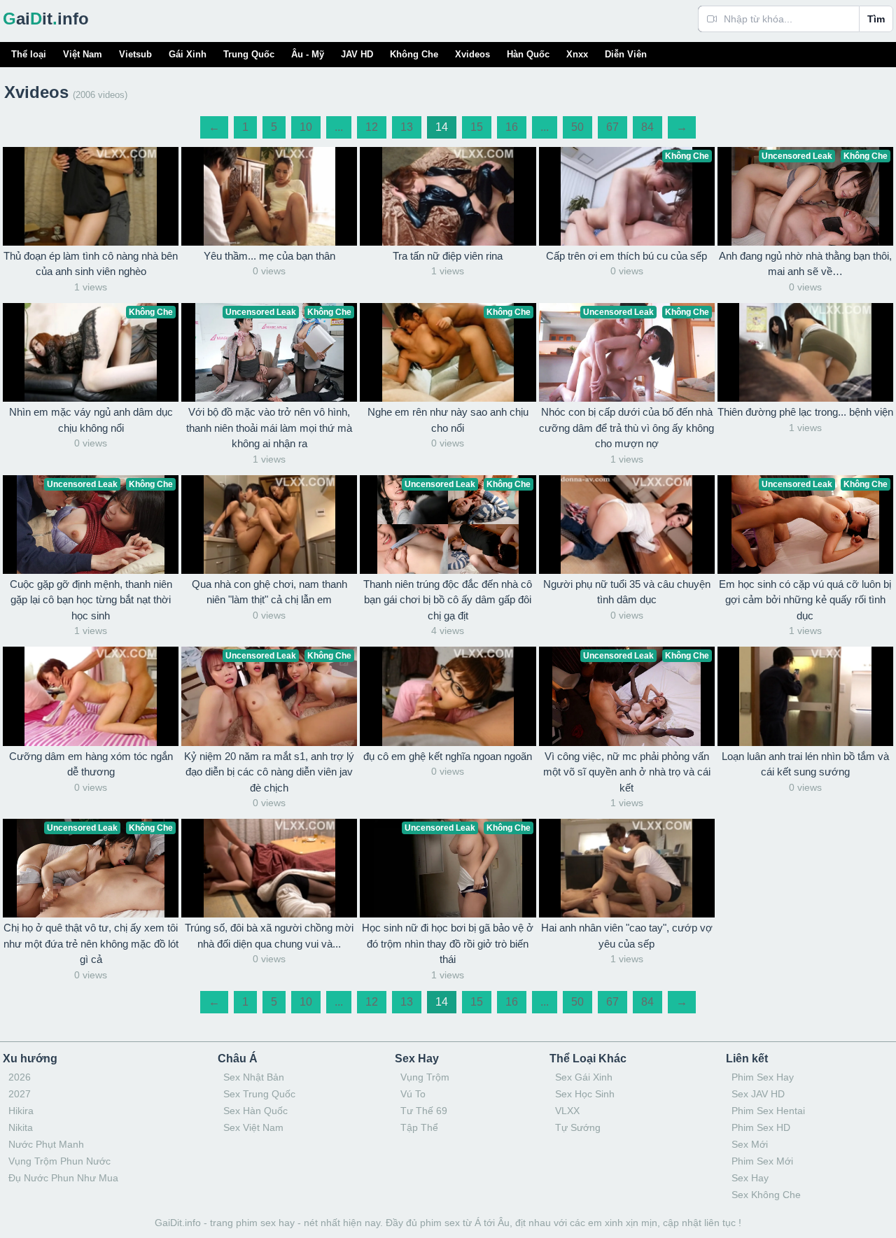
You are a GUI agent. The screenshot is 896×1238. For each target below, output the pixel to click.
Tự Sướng (578, 1127)
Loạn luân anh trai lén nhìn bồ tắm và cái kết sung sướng (805, 764)
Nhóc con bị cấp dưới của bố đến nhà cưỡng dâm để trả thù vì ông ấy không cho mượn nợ (626, 427)
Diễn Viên (626, 54)
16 (511, 127)
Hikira (21, 1110)
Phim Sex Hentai (768, 1110)
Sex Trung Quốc (259, 1093)
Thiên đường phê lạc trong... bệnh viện (805, 412)
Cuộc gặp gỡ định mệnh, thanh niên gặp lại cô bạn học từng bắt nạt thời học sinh (91, 599)
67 (612, 127)
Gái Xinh (187, 54)
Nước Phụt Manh (46, 1144)
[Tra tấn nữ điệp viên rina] (448, 196)
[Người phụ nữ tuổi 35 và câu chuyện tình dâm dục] (627, 524)
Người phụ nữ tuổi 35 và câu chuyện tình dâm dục (626, 592)
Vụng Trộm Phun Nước (59, 1161)
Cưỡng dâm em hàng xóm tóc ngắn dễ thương (91, 764)
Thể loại (28, 54)
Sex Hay (750, 1177)
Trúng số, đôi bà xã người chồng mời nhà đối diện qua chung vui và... (269, 936)
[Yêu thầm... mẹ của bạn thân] (269, 196)
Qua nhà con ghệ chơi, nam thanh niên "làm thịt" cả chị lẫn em (269, 592)
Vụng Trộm (424, 1077)
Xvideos (472, 54)
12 (371, 127)
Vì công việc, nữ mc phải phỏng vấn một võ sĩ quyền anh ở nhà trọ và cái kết (626, 772)
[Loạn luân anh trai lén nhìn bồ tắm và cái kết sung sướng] (805, 696)
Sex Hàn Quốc (255, 1110)
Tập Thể (419, 1127)
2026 (19, 1077)
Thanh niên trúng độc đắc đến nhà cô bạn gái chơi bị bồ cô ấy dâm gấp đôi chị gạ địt (447, 599)
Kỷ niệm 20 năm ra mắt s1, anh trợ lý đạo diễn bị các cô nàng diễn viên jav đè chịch (269, 772)
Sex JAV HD (758, 1093)
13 (406, 127)
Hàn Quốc (528, 54)
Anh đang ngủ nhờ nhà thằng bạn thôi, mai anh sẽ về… (805, 264)
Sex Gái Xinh (583, 1077)
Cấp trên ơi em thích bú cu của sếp (626, 256)
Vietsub (135, 54)
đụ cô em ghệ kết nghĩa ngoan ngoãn (447, 756)
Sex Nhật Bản (253, 1077)
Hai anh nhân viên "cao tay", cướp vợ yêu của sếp (627, 936)
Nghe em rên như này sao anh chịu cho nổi (448, 420)
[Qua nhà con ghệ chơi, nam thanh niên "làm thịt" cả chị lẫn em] (269, 524)
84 (647, 127)
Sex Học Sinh (585, 1093)
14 (441, 127)
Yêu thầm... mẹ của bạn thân (269, 256)
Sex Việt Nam (253, 1127)
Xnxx (577, 54)
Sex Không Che (766, 1194)
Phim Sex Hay (763, 1077)
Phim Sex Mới (762, 1161)
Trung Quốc (248, 54)
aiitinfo (46, 18)
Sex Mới (750, 1144)
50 (577, 127)
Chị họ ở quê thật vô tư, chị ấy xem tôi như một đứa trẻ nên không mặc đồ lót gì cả (91, 943)
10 (306, 127)
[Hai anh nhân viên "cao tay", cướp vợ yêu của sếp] (627, 868)
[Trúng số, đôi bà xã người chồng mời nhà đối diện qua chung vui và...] (269, 868)
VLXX (567, 1110)
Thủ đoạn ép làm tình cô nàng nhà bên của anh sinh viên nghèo (91, 264)
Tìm (876, 18)
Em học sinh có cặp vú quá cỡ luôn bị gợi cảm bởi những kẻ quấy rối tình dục (805, 599)
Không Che (414, 54)
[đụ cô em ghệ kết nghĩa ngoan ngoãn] (448, 696)
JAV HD (357, 54)
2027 (19, 1093)
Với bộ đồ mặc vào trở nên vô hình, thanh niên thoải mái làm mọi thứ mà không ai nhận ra (269, 427)
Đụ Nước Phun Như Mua (63, 1177)
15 (476, 127)
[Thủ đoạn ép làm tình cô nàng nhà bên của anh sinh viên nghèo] (90, 196)
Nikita (20, 1127)
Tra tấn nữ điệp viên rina (448, 256)
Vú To (413, 1093)
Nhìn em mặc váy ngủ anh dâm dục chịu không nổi (91, 420)
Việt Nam (82, 54)
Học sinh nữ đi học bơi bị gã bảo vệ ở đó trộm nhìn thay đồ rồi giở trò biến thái (447, 943)
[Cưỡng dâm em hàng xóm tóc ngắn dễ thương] (90, 696)
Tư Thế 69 (423, 1110)
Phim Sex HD (761, 1127)
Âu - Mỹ (307, 54)
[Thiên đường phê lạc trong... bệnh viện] (805, 352)
